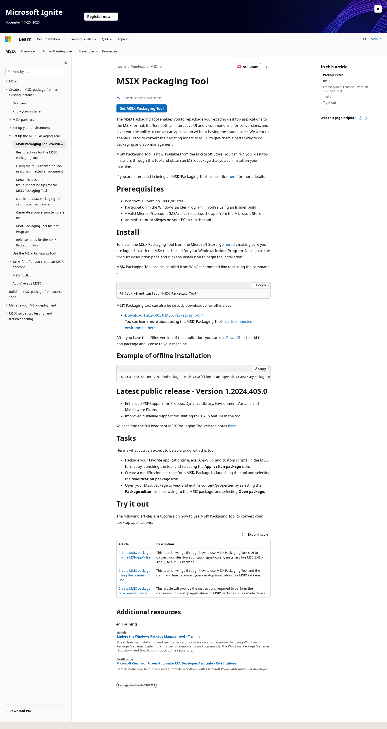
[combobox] (35, 71)
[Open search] (364, 39)
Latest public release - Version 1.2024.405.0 (345, 89)
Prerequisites (333, 75)
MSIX (154, 66)
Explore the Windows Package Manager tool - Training (158, 636)
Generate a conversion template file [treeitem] (40, 215)
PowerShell (235, 337)
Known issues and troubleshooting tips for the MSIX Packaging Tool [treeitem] (37, 185)
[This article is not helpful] (365, 118)
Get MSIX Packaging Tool (141, 108)
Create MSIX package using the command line (134, 575)
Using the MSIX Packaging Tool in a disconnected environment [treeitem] (39, 169)
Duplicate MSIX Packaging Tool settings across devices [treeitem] (39, 201)
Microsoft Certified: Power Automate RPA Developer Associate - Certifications (176, 663)
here (232, 176)
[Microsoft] (8, 39)
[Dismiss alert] (378, 9)
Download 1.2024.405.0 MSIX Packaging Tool (162, 315)
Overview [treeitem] (19, 103)
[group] (193, 377)
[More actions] (267, 66)
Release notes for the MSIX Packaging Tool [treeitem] (36, 242)
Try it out (329, 102)
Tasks (327, 97)
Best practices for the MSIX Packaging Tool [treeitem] (36, 155)
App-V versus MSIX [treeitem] (27, 283)
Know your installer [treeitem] (27, 111)
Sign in (376, 39)
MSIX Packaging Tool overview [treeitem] (39, 144)
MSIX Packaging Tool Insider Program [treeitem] (37, 229)
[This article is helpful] (360, 118)
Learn (121, 66)
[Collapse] (66, 62)
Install (327, 81)
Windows (138, 66)
